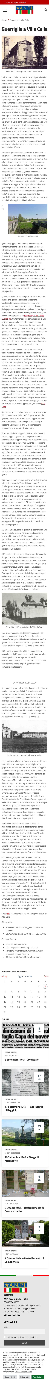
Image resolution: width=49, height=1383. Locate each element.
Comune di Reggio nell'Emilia (15, 2)
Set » (46, 976)
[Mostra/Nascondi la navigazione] (5, 10)
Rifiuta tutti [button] (24, 1377)
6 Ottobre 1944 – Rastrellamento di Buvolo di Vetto (24, 1209)
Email (6, 1326)
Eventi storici (11, 1052)
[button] (45, 9)
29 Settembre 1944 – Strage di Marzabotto (22, 1159)
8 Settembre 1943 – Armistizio (22, 1060)
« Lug (4, 976)
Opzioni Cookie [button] (10, 1377)
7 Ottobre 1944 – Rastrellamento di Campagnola (24, 1260)
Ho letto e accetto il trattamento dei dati (22, 1337)
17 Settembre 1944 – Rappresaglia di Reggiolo (24, 1108)
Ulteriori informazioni (23, 1372)
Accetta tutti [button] (37, 1377)
